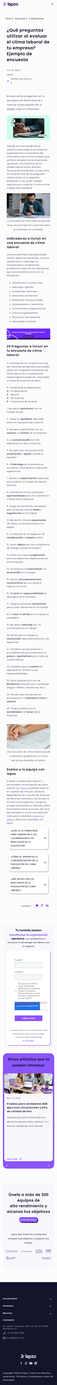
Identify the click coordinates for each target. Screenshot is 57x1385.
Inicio (9, 18)
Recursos (20, 18)
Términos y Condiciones (29, 1376)
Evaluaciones (36, 18)
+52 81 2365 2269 (15, 1333)
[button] (52, 4)
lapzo (24, 788)
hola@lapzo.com (16, 1337)
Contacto (8, 1320)
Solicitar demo (28, 1219)
